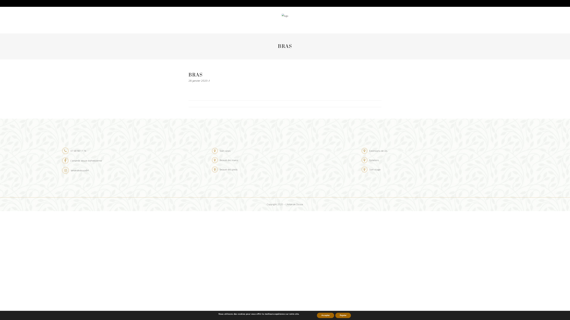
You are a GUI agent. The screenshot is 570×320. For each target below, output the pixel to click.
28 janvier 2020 (198, 80)
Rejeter (343, 315)
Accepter (325, 315)
